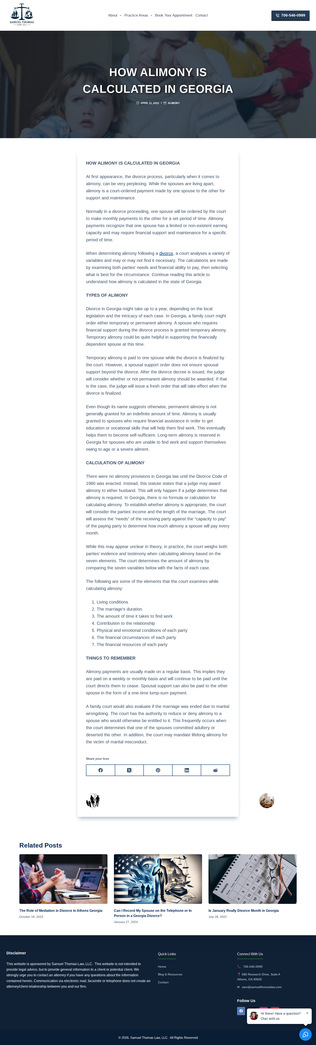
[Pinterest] (158, 770)
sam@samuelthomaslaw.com (262, 987)
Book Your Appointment (173, 15)
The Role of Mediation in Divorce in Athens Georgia (60, 910)
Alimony (174, 103)
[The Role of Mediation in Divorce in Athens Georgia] (63, 879)
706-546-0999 (293, 15)
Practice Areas (136, 15)
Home (162, 966)
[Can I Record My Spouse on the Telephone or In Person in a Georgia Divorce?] (158, 879)
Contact (201, 15)
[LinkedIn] (187, 770)
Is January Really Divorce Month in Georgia (244, 910)
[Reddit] (215, 770)
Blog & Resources (170, 974)
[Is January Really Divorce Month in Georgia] (253, 879)
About (112, 15)
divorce (166, 253)
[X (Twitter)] (129, 770)
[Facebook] (100, 770)
